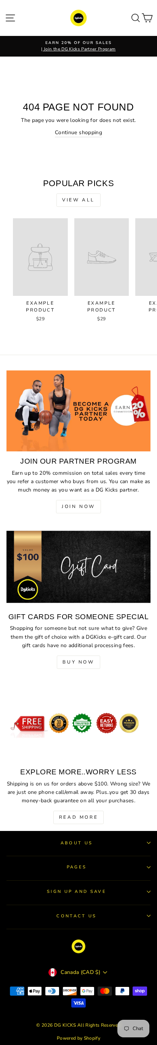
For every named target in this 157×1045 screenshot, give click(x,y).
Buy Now (78, 662)
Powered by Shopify (78, 1038)
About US (77, 843)
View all (78, 200)
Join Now (78, 506)
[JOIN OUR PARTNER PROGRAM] (78, 411)
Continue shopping (78, 132)
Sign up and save (76, 891)
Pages (77, 867)
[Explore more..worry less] (78, 722)
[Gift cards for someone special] (78, 566)
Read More (78, 817)
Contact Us (76, 916)
